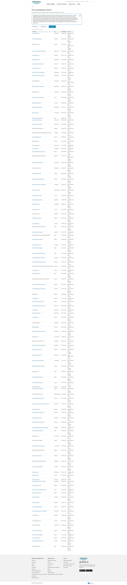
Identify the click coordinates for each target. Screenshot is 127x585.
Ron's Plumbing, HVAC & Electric (37, 430)
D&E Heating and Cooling (36, 173)
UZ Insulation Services (36, 537)
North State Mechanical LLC (37, 355)
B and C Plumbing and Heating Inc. (38, 97)
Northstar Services (35, 371)
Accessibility (34, 576)
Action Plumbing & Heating (36, 38)
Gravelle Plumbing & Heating (37, 247)
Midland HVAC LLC (35, 336)
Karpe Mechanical (35, 298)
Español (49, 562)
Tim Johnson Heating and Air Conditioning (39, 511)
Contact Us (82, 1)
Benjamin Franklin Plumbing (37, 107)
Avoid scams (66, 567)
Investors (49, 565)
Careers (33, 565)
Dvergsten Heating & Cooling (37, 199)
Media (49, 569)
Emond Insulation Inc (35, 223)
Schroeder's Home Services (37, 455)
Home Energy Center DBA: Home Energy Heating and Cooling (42, 266)
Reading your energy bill (68, 560)
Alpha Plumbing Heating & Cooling (38, 75)
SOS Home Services (35, 479)
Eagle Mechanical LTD (36, 204)
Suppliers (49, 570)
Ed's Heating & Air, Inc (36, 209)
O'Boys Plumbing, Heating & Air (37, 377)
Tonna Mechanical (35, 515)
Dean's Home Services (36, 190)
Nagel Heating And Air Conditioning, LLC (39, 345)
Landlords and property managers (53, 567)
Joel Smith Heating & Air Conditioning (38, 288)
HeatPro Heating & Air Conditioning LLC (39, 261)
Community (34, 569)
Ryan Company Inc (35, 436)
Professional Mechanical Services (38, 398)
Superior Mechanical (35, 497)
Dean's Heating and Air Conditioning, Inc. (39, 184)
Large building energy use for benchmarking (55, 574)
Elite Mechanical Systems (36, 218)
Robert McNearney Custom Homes (38, 422)
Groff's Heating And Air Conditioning (38, 257)
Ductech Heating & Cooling (36, 195)
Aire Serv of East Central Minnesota (38, 72)
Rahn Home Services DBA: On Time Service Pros (40, 403)
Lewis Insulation (35, 310)
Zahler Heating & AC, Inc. (36, 546)
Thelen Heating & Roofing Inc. (37, 506)
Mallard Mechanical (35, 327)
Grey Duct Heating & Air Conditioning (38, 253)
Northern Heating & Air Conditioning (38, 366)
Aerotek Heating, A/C (36, 55)
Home (33, 6)
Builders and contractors (52, 560)
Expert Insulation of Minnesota (37, 232)
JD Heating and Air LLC (36, 273)
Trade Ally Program (51, 572)
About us (33, 563)
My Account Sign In (70, 1)
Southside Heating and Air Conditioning (39, 481)
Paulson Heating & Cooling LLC (37, 382)
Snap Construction (35, 472)
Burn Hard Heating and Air (36, 137)
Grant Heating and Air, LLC (36, 244)
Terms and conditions (35, 572)
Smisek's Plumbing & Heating (37, 466)
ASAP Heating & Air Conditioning (38, 86)
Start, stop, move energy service (69, 563)
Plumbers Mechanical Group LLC (38, 388)
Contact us (33, 560)
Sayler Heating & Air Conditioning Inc (38, 445)
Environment (34, 567)
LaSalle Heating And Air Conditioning (38, 305)
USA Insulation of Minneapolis (37, 534)
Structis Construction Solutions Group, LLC (39, 489)
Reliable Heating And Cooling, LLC (38, 412)
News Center (34, 562)
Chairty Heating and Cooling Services (38, 151)
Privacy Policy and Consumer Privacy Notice (39, 574)
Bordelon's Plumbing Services (37, 118)
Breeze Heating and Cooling (37, 124)
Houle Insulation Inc (35, 270)
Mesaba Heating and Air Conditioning (38, 331)
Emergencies (77, 1)
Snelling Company (35, 475)
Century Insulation (35, 148)
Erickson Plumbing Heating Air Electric (38, 226)
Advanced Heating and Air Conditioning (39, 51)
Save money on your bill (68, 565)
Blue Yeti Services (35, 112)
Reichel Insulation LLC (36, 409)
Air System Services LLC (36, 68)
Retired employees (35, 577)
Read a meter (66, 562)
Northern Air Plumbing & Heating (37, 360)
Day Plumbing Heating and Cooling (38, 179)
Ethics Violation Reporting (36, 570)
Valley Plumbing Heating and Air (37, 540)
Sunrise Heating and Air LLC (37, 492)
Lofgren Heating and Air (36, 313)
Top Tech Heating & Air (36, 525)
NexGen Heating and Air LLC (37, 349)
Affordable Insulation (36, 59)
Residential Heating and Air (37, 417)
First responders (50, 563)
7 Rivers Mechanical (35, 33)
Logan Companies (35, 317)
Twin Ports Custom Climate (37, 530)
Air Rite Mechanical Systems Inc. (38, 63)
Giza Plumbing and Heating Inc (37, 239)
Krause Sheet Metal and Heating (37, 301)
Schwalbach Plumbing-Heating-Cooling (39, 461)
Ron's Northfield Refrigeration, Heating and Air (40, 427)
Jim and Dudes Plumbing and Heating (38, 284)
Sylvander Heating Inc (36, 502)
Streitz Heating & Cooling (36, 485)
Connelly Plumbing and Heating (37, 162)
